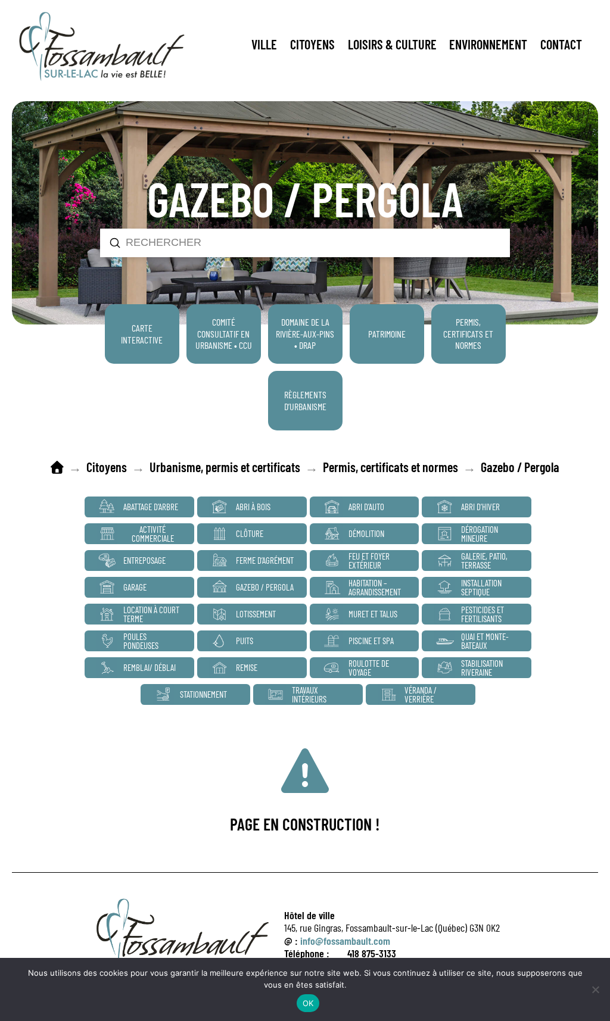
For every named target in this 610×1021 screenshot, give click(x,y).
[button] (264, 44)
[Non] (595, 989)
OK (308, 1003)
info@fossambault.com (345, 940)
